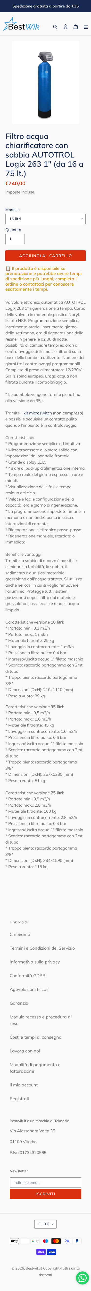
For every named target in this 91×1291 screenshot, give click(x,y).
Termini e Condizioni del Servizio (42, 948)
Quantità (13, 229)
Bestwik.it (34, 1268)
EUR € (44, 1224)
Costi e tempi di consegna (36, 1037)
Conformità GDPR (27, 975)
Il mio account (24, 1085)
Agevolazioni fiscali (29, 989)
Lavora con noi (25, 1051)
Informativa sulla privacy (35, 962)
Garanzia (19, 1003)
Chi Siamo (20, 934)
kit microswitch (38, 412)
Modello (12, 209)
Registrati (19, 1098)
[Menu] (86, 26)
